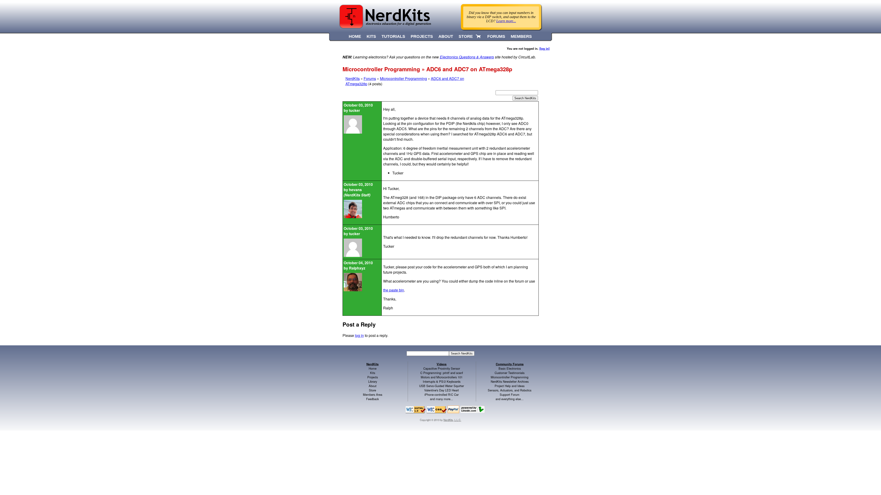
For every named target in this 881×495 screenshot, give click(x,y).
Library (372, 381)
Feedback (372, 399)
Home (372, 368)
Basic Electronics (510, 368)
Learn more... (506, 21)
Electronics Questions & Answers (467, 57)
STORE (466, 36)
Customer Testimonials (509, 373)
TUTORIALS (393, 36)
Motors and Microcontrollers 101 (442, 377)
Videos (441, 364)
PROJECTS (422, 36)
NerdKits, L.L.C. (452, 420)
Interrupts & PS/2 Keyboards (441, 381)
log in (359, 335)
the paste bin (393, 290)
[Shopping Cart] (479, 36)
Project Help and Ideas (509, 386)
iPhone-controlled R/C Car (441, 394)
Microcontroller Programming (403, 78)
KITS (371, 36)
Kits (372, 373)
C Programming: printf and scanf (441, 373)
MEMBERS (521, 36)
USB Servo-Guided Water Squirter (441, 386)
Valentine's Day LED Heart (441, 390)
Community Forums (510, 364)
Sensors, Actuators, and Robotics (509, 390)
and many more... (441, 399)
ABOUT (445, 36)
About (372, 386)
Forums (370, 78)
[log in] (544, 49)
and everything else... (510, 399)
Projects (372, 377)
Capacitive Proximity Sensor (441, 368)
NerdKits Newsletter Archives (510, 381)
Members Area (372, 394)
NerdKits (353, 78)
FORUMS (496, 36)
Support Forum (509, 394)
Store (372, 390)
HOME (355, 36)
